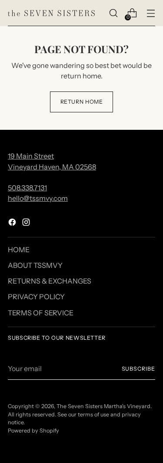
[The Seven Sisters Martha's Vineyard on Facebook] (13, 223)
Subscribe (138, 368)
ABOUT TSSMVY (35, 265)
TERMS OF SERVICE (40, 312)
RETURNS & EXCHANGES (49, 281)
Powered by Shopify (33, 430)
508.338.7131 (27, 187)
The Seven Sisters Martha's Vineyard (103, 406)
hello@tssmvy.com (38, 198)
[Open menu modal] (151, 13)
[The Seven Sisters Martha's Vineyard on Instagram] (27, 223)
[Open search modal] (113, 13)
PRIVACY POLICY (36, 296)
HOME (19, 249)
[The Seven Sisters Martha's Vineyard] (51, 13)
